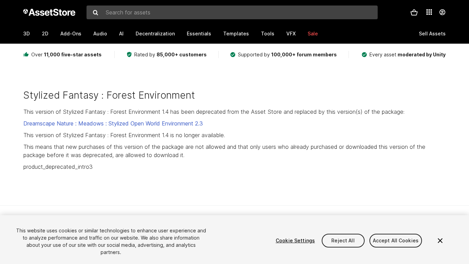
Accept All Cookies (396, 240)
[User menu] (442, 12)
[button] (414, 12)
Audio (100, 33)
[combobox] (232, 12)
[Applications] (429, 12)
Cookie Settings (295, 240)
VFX (291, 33)
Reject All (342, 240)
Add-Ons (70, 33)
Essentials (199, 33)
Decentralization (155, 33)
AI (121, 33)
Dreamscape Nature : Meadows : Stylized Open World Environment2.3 (113, 123)
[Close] (440, 240)
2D (45, 33)
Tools (267, 33)
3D (26, 33)
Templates (236, 33)
